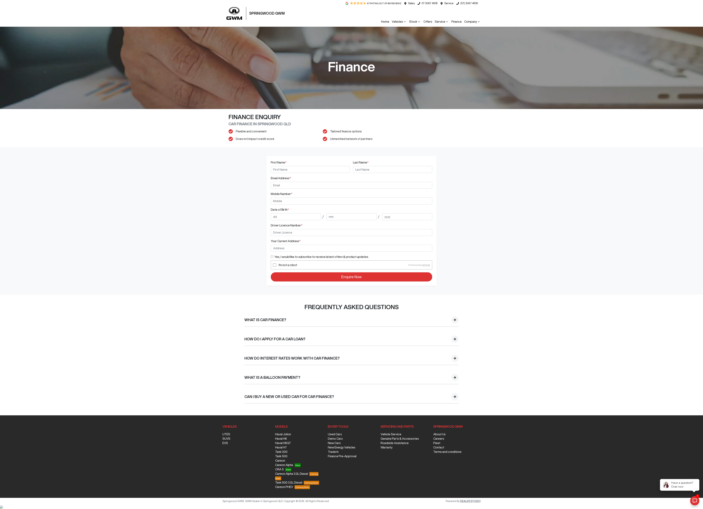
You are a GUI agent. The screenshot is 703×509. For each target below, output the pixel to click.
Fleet (436, 443)
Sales (411, 3)
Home (385, 21)
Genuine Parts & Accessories (400, 438)
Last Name (361, 162)
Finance (456, 21)
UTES (226, 434)
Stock (413, 21)
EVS (225, 443)
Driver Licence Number (286, 225)
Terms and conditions (447, 451)
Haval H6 (281, 438)
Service (448, 3)
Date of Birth (280, 209)
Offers (427, 21)
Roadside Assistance (395, 443)
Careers (438, 438)
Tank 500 (281, 456)
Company (470, 21)
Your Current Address (286, 241)
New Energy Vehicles (341, 447)
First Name (279, 162)
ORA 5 (279, 469)
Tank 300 (281, 451)
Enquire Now (351, 277)
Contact (438, 447)
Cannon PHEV (284, 486)
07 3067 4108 (429, 3)
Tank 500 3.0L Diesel (288, 482)
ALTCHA (426, 265)
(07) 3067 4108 (469, 3)
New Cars (334, 443)
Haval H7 (281, 447)
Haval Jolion (283, 434)
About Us (439, 434)
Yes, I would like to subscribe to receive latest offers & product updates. (321, 256)
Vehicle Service (391, 434)
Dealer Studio (470, 501)
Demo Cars (335, 438)
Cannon (280, 460)
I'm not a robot (288, 265)
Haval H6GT (283, 443)
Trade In (333, 451)
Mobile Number (281, 193)
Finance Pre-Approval (342, 456)
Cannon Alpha (284, 464)
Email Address (281, 178)
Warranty (387, 447)
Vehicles (397, 21)
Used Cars (335, 434)
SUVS (226, 438)
